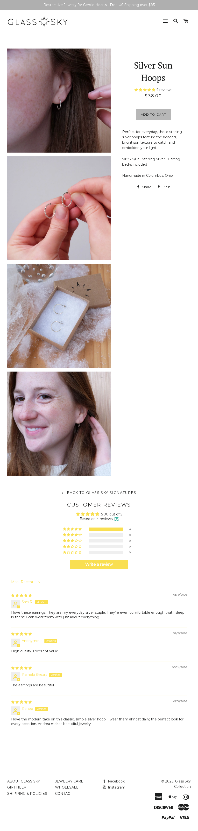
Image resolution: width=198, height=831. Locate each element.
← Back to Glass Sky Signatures (99, 493)
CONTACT (63, 793)
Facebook (116, 781)
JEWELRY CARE (69, 781)
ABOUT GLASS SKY (23, 781)
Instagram (116, 787)
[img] (21, 595)
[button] (72, 529)
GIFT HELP (16, 787)
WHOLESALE (66, 787)
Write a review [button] (99, 564)
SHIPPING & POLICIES (27, 793)
